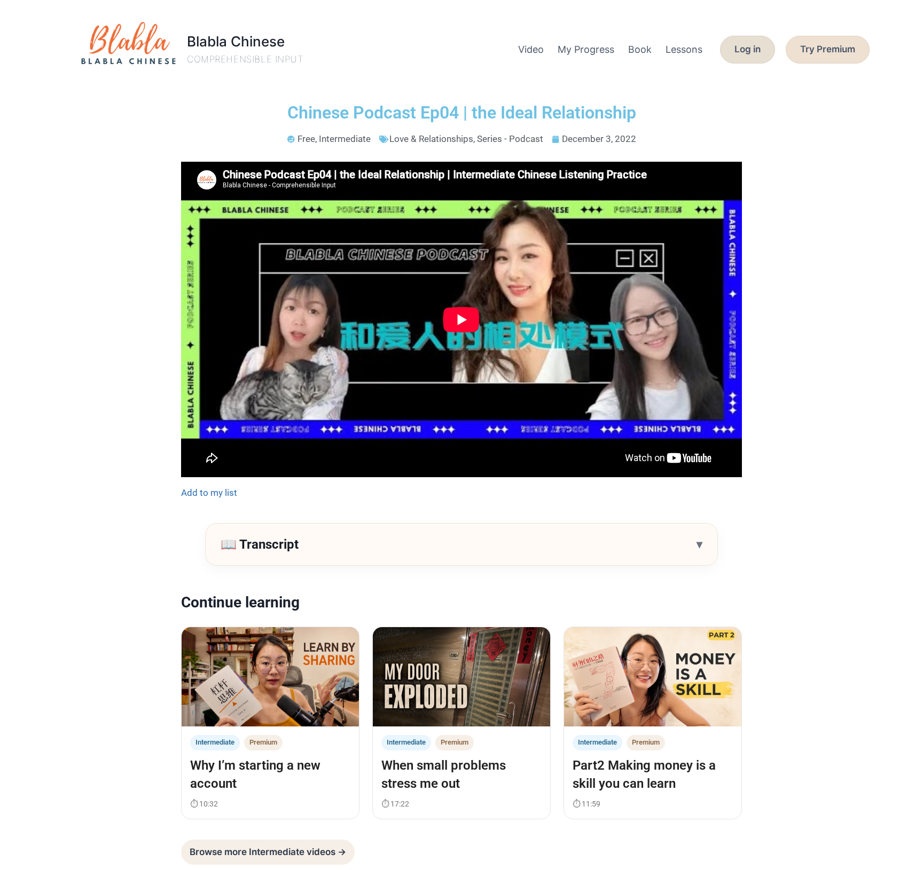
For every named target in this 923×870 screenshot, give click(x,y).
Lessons (684, 49)
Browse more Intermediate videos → (268, 852)
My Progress (586, 49)
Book (640, 49)
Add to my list (209, 492)
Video (531, 49)
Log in (747, 49)
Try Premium (827, 49)
